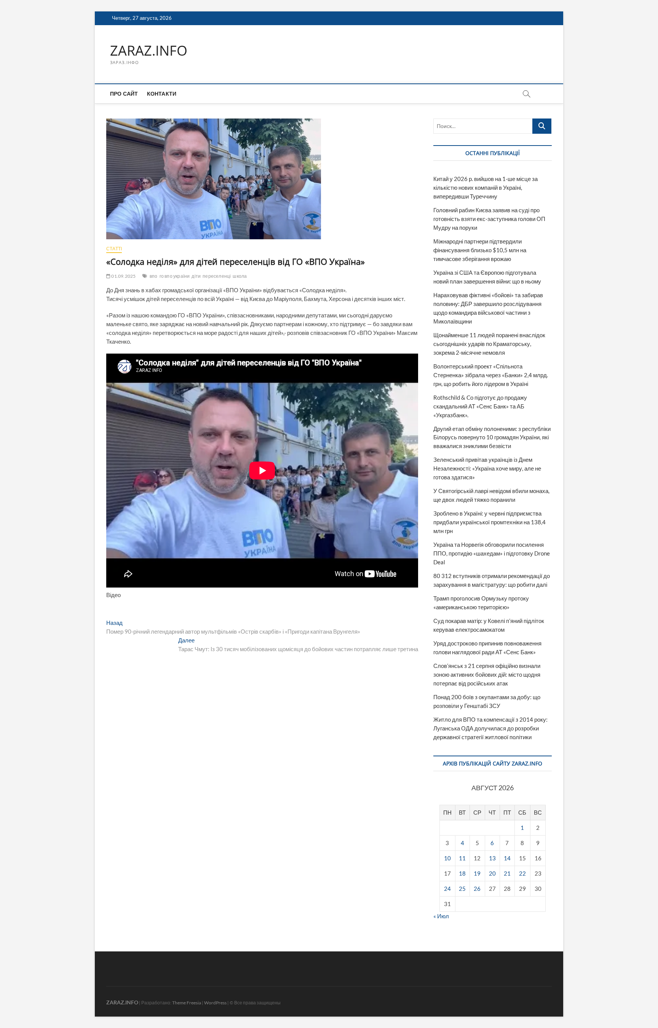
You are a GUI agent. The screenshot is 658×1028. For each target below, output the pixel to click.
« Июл (441, 916)
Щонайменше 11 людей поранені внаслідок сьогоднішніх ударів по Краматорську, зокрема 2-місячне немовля (489, 343)
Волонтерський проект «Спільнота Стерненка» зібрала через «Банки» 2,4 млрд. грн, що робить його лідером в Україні (490, 375)
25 (462, 888)
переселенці (217, 276)
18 (462, 873)
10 (447, 858)
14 (507, 858)
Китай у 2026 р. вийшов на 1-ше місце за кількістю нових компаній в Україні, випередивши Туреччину (485, 187)
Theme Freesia (186, 1003)
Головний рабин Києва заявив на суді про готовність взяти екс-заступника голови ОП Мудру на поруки (489, 219)
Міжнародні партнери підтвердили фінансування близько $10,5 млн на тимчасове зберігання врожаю (479, 250)
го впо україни (175, 276)
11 (462, 858)
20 (492, 873)
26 (477, 888)
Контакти (162, 93)
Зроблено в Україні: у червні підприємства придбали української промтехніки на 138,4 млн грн (489, 522)
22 (522, 873)
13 (492, 858)
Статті (114, 248)
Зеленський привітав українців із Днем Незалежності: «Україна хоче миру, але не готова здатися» (487, 468)
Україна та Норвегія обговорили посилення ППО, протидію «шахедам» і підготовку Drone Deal (491, 553)
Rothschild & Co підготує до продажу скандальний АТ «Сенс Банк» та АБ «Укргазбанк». (480, 406)
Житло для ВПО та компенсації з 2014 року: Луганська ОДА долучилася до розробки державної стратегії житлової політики (490, 728)
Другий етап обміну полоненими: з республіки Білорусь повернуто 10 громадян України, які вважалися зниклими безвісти (492, 437)
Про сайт (124, 93)
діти (196, 276)
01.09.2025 (123, 276)
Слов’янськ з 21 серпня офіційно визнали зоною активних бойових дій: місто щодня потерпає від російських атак (486, 674)
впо (154, 276)
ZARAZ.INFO (148, 50)
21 (507, 873)
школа (240, 276)
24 (447, 888)
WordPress (215, 1003)
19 (477, 873)
